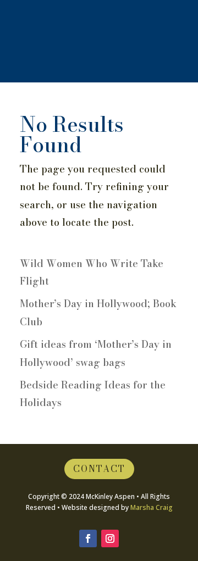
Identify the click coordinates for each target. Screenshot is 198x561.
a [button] (85, 44)
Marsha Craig (151, 507)
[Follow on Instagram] (110, 538)
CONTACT (99, 468)
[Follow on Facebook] (88, 538)
